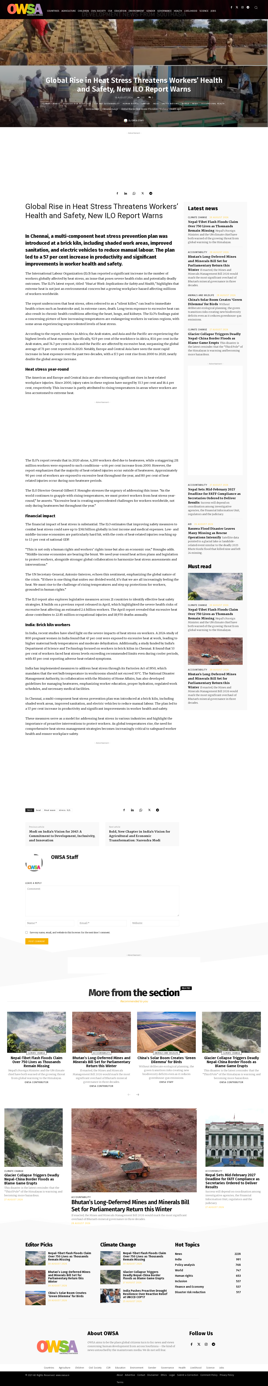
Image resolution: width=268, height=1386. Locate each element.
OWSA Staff (137, 120)
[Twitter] (237, 7)
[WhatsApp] (134, 193)
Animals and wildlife (201, 295)
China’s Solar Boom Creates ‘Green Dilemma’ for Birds (166, 1060)
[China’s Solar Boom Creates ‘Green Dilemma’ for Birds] (166, 1032)
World (185, 104)
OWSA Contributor (36, 1082)
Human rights (131, 104)
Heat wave (50, 810)
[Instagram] (242, 7)
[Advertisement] (134, 160)
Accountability (197, 252)
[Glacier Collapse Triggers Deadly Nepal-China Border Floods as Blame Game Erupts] (231, 1032)
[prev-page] (129, 1095)
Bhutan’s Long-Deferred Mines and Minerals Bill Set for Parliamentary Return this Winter (101, 1062)
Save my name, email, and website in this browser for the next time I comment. (70, 932)
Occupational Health (213, 104)
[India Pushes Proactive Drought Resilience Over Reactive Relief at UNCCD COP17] (110, 1296)
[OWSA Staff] (126, 120)
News (195, 104)
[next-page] (137, 1095)
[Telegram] (248, 7)
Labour (146, 104)
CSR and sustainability (107, 104)
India (156, 104)
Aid (190, 524)
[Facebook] (231, 7)
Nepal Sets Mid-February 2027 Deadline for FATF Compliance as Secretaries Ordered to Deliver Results (232, 1181)
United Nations (170, 104)
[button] (256, 7)
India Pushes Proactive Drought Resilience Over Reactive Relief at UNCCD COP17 (145, 1294)
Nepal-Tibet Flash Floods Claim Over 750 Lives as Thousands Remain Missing (213, 226)
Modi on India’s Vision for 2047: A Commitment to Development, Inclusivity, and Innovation (62, 836)
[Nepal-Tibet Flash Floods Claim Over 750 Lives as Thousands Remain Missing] (215, 586)
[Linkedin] (125, 193)
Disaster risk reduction (77, 104)
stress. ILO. (65, 810)
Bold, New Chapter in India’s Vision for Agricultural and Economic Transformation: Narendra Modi (139, 836)
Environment (92, 109)
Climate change (51, 104)
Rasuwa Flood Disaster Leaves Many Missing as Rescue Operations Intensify (211, 533)
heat (38, 810)
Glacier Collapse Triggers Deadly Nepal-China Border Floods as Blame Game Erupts (214, 338)
